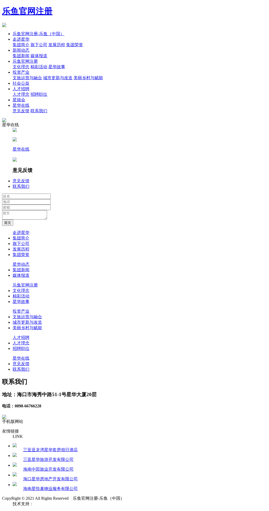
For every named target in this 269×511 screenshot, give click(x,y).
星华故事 (56, 67)
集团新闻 (21, 56)
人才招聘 (21, 89)
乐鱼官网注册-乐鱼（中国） (38, 33)
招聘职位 (38, 94)
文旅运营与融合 (27, 78)
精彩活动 (38, 67)
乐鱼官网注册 (27, 11)
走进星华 (21, 39)
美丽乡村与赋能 (88, 78)
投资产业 (21, 72)
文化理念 (21, 67)
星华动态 (21, 264)
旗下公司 (38, 44)
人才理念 (21, 94)
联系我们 (38, 111)
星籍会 (19, 100)
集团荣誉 (74, 44)
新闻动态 (21, 50)
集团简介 (21, 44)
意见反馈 (21, 111)
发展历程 (56, 44)
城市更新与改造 (58, 78)
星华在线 (21, 105)
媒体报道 (38, 56)
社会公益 (21, 83)
